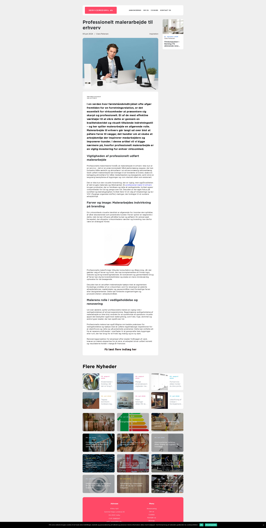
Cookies (154, 10)
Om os (146, 10)
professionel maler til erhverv (139, 185)
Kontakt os (165, 10)
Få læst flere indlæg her (120, 349)
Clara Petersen (102, 34)
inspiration (153, 34)
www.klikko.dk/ (116, 521)
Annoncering (135, 10)
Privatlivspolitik (211, 525)
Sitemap (151, 521)
